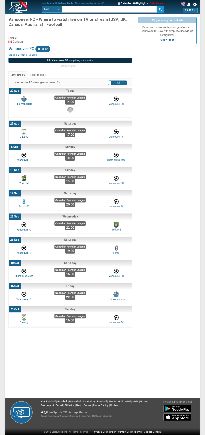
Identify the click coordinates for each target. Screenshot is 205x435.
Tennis (112, 401)
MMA (136, 401)
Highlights (142, 3)
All (118, 82)
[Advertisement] (167, 71)
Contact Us (124, 432)
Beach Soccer (83, 405)
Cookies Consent (152, 432)
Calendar (125, 3)
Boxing (144, 401)
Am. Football (48, 401)
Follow (44, 48)
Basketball (75, 401)
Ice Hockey (89, 401)
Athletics (69, 405)
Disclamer (136, 432)
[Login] (189, 4)
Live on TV (18, 75)
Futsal (59, 405)
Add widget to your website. (70, 60)
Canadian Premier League (22, 55)
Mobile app (157, 3)
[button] (52, 9)
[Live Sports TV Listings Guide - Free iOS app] (177, 416)
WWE (128, 401)
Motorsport (47, 405)
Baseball (62, 401)
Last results (39, 75)
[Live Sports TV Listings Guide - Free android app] (177, 408)
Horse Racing (101, 405)
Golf (120, 401)
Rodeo (114, 405)
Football (102, 401)
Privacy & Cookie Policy (104, 432)
